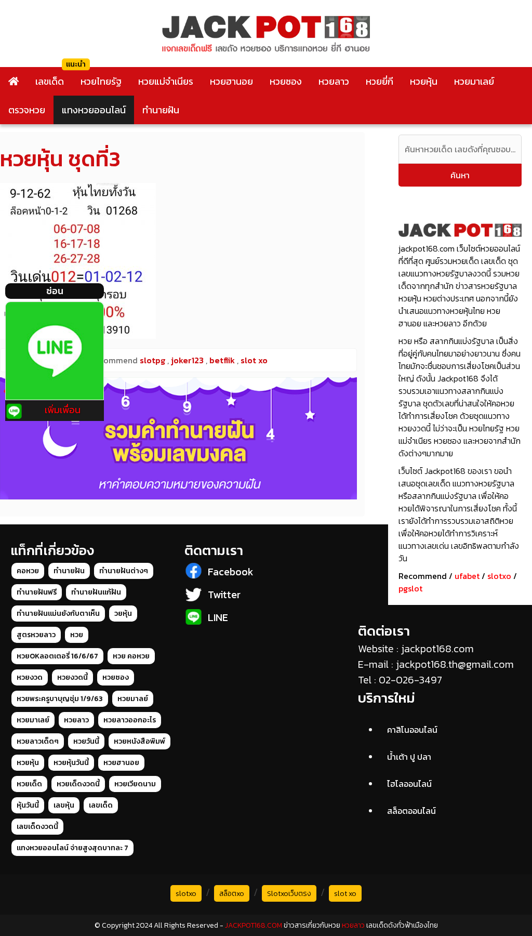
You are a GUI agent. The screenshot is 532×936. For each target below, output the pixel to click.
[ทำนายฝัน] (178, 438)
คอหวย (28, 570)
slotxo (499, 576)
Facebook (231, 571)
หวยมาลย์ (132, 698)
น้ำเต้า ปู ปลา (409, 756)
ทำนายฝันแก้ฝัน (96, 592)
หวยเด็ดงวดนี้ (78, 784)
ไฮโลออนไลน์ (409, 783)
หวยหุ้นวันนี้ (71, 762)
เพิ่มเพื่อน (63, 410)
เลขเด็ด (49, 81)
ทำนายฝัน (160, 110)
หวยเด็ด (29, 784)
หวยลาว (333, 81)
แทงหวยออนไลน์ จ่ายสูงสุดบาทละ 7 (72, 847)
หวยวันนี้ (86, 741)
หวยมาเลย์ (474, 81)
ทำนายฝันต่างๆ (123, 570)
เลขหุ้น (64, 805)
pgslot (410, 588)
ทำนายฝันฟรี (37, 592)
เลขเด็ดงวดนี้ (37, 826)
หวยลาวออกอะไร (129, 720)
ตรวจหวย (26, 110)
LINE (218, 617)
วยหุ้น (123, 613)
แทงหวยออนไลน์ (94, 110)
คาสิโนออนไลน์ (412, 729)
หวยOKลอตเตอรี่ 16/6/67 (57, 656)
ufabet (467, 576)
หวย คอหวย (131, 656)
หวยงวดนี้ (72, 677)
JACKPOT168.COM (253, 925)
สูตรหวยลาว (36, 634)
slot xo (345, 893)
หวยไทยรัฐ (101, 81)
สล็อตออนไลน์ (411, 811)
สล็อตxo (231, 893)
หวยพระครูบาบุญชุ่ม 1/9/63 (60, 698)
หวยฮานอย (231, 81)
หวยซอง (286, 81)
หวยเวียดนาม (135, 784)
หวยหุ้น (423, 81)
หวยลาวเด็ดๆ (38, 741)
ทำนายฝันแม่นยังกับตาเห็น (58, 613)
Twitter (224, 594)
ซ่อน (54, 291)
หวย (76, 634)
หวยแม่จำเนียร (165, 81)
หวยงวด (30, 677)
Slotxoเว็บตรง (289, 893)
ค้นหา (460, 175)
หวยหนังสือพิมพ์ (139, 741)
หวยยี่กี (379, 81)
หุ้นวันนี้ (28, 805)
